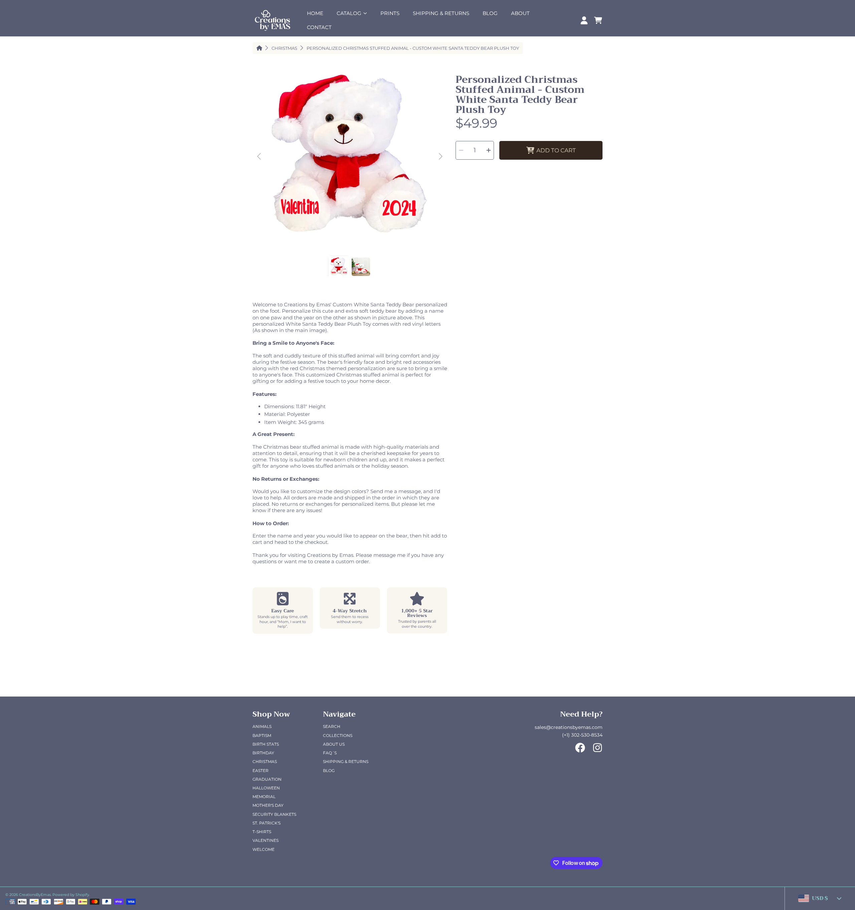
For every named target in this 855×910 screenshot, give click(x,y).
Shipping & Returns (345, 761)
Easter (260, 770)
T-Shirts (261, 831)
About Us (334, 744)
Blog (329, 770)
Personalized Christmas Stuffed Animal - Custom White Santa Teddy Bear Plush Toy (413, 48)
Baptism (261, 735)
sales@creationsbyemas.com (569, 727)
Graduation (267, 779)
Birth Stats (265, 744)
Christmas (284, 48)
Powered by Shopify (70, 894)
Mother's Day (268, 805)
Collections (337, 735)
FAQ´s (330, 752)
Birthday (263, 752)
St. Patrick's (266, 822)
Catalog (350, 13)
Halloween (266, 787)
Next (440, 157)
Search (331, 726)
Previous (259, 157)
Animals (262, 726)
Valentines (265, 840)
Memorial (264, 796)
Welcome (263, 849)
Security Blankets (274, 814)
